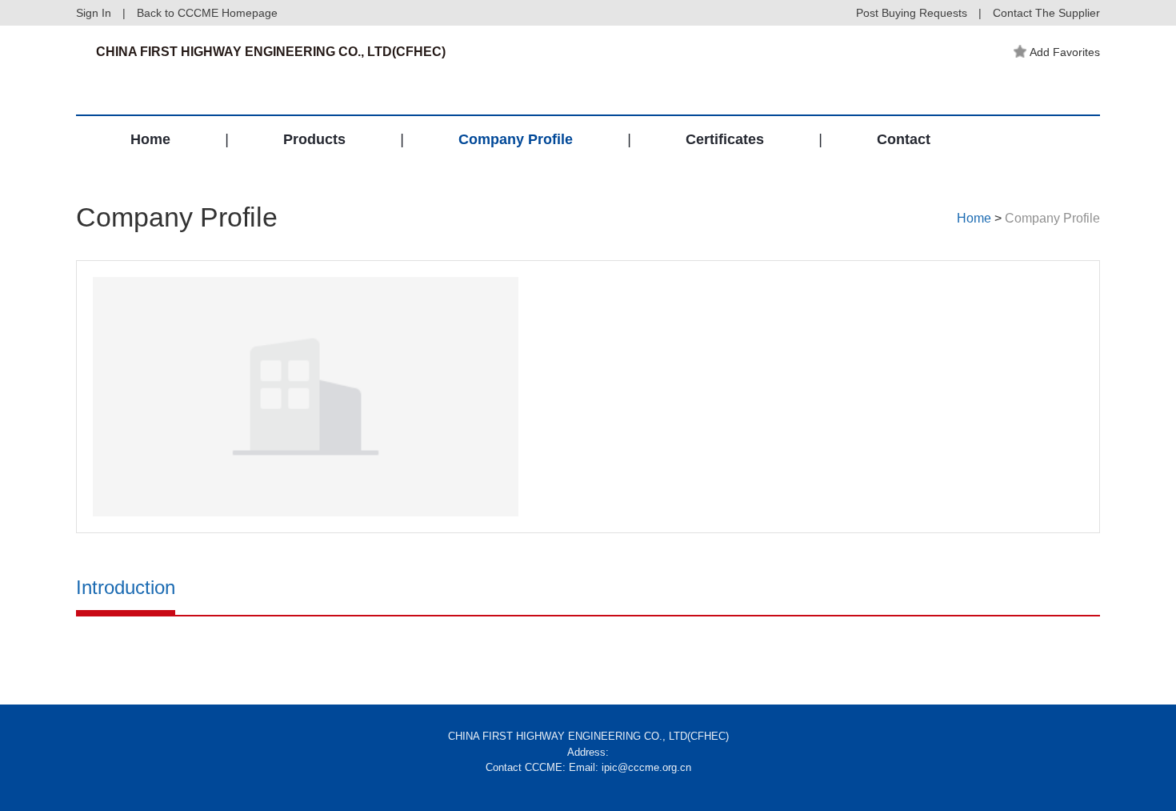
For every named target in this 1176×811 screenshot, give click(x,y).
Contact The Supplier (1046, 12)
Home (150, 139)
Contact (903, 139)
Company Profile (515, 139)
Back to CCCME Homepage (207, 12)
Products (314, 139)
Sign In (93, 12)
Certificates (725, 139)
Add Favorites (1065, 52)
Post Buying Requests (911, 12)
